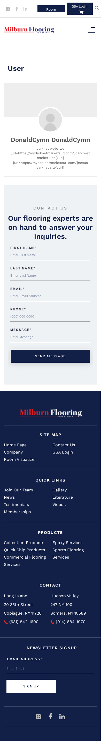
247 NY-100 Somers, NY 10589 (68, 609)
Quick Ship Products (24, 549)
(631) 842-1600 (23, 621)
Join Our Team (18, 490)
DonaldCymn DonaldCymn (50, 139)
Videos (59, 504)
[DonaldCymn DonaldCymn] (50, 120)
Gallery (59, 490)
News (9, 497)
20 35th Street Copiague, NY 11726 (23, 609)
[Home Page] (50, 412)
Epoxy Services (67, 542)
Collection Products (24, 542)
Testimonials (16, 504)
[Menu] (90, 30)
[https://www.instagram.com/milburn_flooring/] (8, 8)
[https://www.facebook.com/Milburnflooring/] (17, 8)
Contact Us (63, 444)
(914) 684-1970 (70, 621)
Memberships (17, 511)
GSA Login (80, 6)
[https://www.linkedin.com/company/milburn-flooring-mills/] (25, 8)
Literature (62, 497)
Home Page (15, 444)
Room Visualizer (20, 459)
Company (13, 452)
